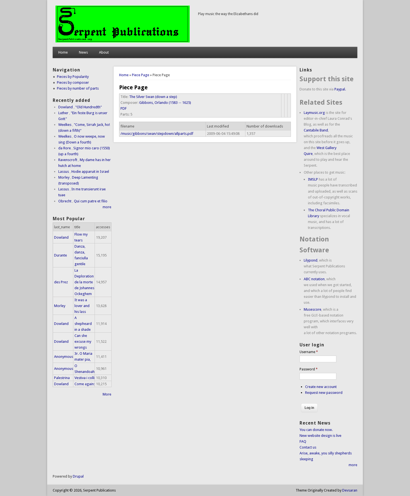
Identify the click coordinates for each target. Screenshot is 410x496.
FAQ (303, 441)
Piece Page (140, 75)
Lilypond (310, 260)
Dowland (65, 107)
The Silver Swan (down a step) (153, 97)
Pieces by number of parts (78, 88)
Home (63, 52)
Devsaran (349, 490)
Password (309, 369)
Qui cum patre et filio (90, 201)
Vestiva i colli (84, 378)
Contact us (308, 447)
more (107, 207)
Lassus (63, 171)
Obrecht (64, 201)
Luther (63, 113)
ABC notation (314, 279)
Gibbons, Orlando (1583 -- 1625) (165, 102)
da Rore (64, 148)
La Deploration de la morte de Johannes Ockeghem (84, 282)
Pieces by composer (73, 82)
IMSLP (313, 179)
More (107, 394)
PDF (123, 108)
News (83, 52)
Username (309, 352)
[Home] (123, 41)
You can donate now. (316, 430)
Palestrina (62, 378)
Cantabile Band (316, 130)
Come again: (84, 384)
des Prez (61, 282)
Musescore (312, 309)
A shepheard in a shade (83, 324)
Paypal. (340, 89)
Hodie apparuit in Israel (90, 171)
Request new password (324, 392)
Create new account (321, 387)
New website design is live (320, 435)
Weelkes (64, 125)
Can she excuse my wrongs (82, 341)
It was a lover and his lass (82, 306)
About (104, 52)
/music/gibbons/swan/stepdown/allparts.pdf (156, 133)
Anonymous (63, 356)
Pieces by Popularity (73, 77)
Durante (60, 255)
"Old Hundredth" (88, 107)
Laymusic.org (314, 113)
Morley (63, 177)
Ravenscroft (67, 160)
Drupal (78, 476)
